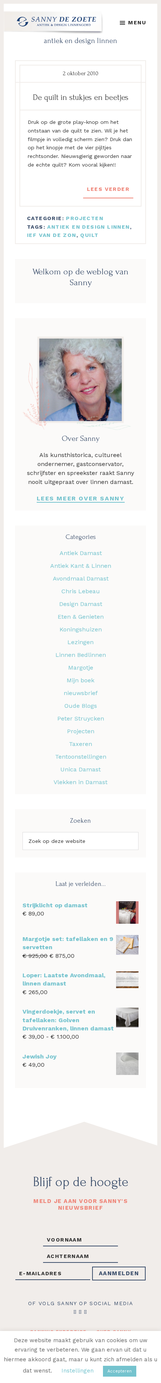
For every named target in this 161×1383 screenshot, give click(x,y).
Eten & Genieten (81, 616)
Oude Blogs (80, 705)
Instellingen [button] (77, 1370)
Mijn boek (80, 680)
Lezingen (80, 642)
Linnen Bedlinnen (80, 654)
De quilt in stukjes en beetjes (80, 97)
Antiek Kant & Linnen (80, 565)
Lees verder (108, 189)
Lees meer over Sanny (81, 498)
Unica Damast (80, 769)
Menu (137, 22)
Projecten (84, 218)
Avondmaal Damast (81, 578)
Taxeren (80, 743)
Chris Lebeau (80, 591)
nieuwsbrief (81, 693)
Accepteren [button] (119, 1371)
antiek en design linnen (88, 227)
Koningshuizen (81, 629)
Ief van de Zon (51, 235)
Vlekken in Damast (80, 782)
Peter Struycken (80, 718)
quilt (89, 235)
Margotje (80, 667)
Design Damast (80, 603)
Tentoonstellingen (80, 756)
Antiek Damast (81, 553)
